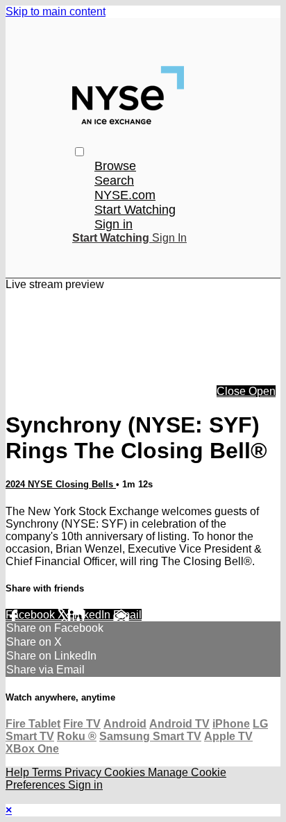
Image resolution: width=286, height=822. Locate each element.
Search (114, 180)
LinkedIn (90, 615)
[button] (79, 151)
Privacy (84, 772)
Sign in (113, 224)
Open (262, 391)
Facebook (32, 615)
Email (127, 615)
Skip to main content (56, 11)
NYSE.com (124, 195)
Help (19, 772)
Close (233, 391)
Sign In (169, 238)
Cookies (126, 772)
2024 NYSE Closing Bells (61, 484)
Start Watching (135, 210)
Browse (115, 166)
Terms (48, 772)
